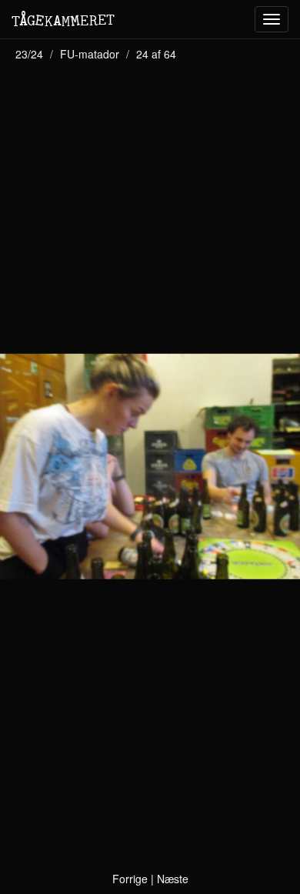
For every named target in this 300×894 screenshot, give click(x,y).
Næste (172, 878)
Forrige (130, 878)
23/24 (29, 54)
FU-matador (89, 54)
